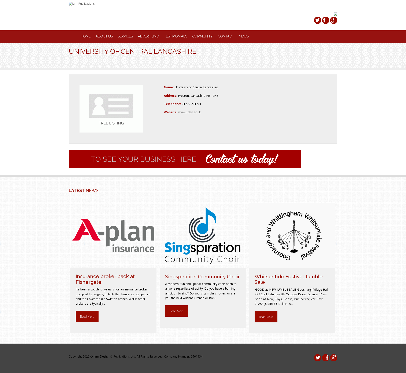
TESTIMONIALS (175, 36)
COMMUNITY (202, 36)
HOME (86, 36)
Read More (87, 316)
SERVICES (125, 36)
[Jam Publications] (82, 3)
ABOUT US (104, 36)
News (244, 36)
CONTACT (226, 36)
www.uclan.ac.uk (189, 112)
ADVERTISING (148, 36)
